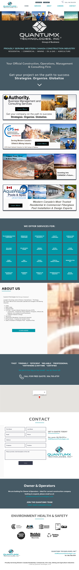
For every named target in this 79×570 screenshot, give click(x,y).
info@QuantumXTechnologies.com (58, 439)
